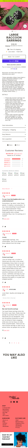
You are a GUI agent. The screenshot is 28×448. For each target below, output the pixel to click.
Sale (4, 414)
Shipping (7, 45)
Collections (6, 411)
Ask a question (7, 139)
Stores (4, 424)
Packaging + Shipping (9, 130)
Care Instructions (7, 125)
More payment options (14, 64)
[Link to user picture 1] (5, 221)
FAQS (17, 420)
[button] (7, 158)
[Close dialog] (26, 433)
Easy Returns (6, 134)
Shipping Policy (20, 423)
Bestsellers (6, 409)
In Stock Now (6, 407)
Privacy (18, 427)
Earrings (5, 412)
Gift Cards (6, 415)
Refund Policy (20, 421)
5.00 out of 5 (18, 153)
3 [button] (14, 343)
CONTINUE (7, 444)
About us (5, 420)
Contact (5, 423)
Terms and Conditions (19, 425)
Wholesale (6, 426)
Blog (4, 421)
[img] (6, 193)
